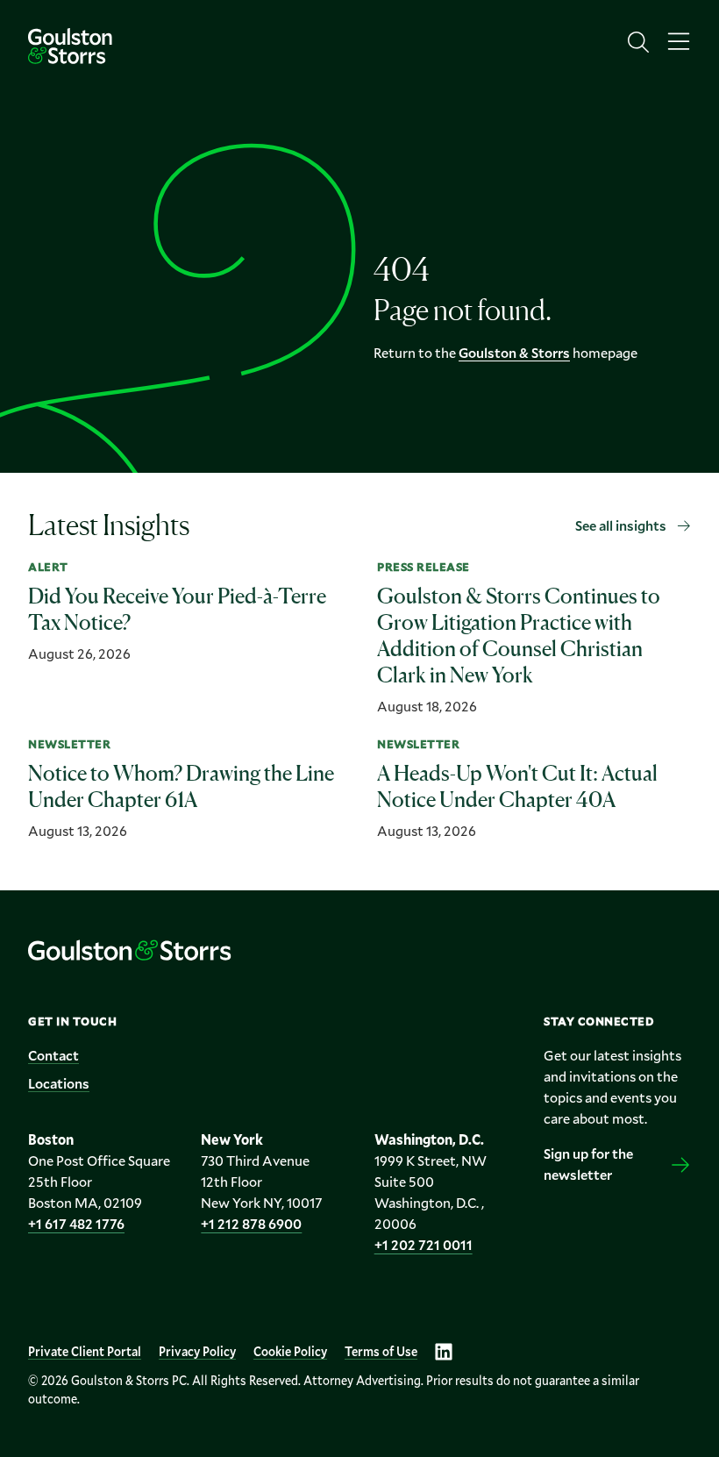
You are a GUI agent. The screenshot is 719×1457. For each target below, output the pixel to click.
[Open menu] (678, 42)
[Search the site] (638, 42)
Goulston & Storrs (514, 352)
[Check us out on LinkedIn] (443, 1352)
